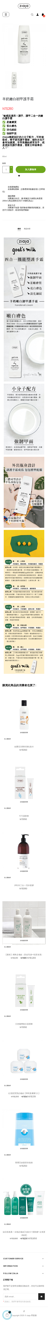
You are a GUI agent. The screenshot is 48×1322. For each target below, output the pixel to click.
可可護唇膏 (24, 816)
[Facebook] (24, 1311)
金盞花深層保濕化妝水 (24, 746)
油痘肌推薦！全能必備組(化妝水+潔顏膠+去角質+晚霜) (24, 1234)
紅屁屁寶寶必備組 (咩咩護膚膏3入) (24, 1093)
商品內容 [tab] (27, 229)
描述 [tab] (19, 229)
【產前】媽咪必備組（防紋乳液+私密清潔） (24, 954)
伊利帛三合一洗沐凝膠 (24, 885)
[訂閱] (41, 1296)
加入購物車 (30, 169)
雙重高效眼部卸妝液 (24, 1162)
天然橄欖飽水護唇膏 (24, 1024)
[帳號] (37, 15)
